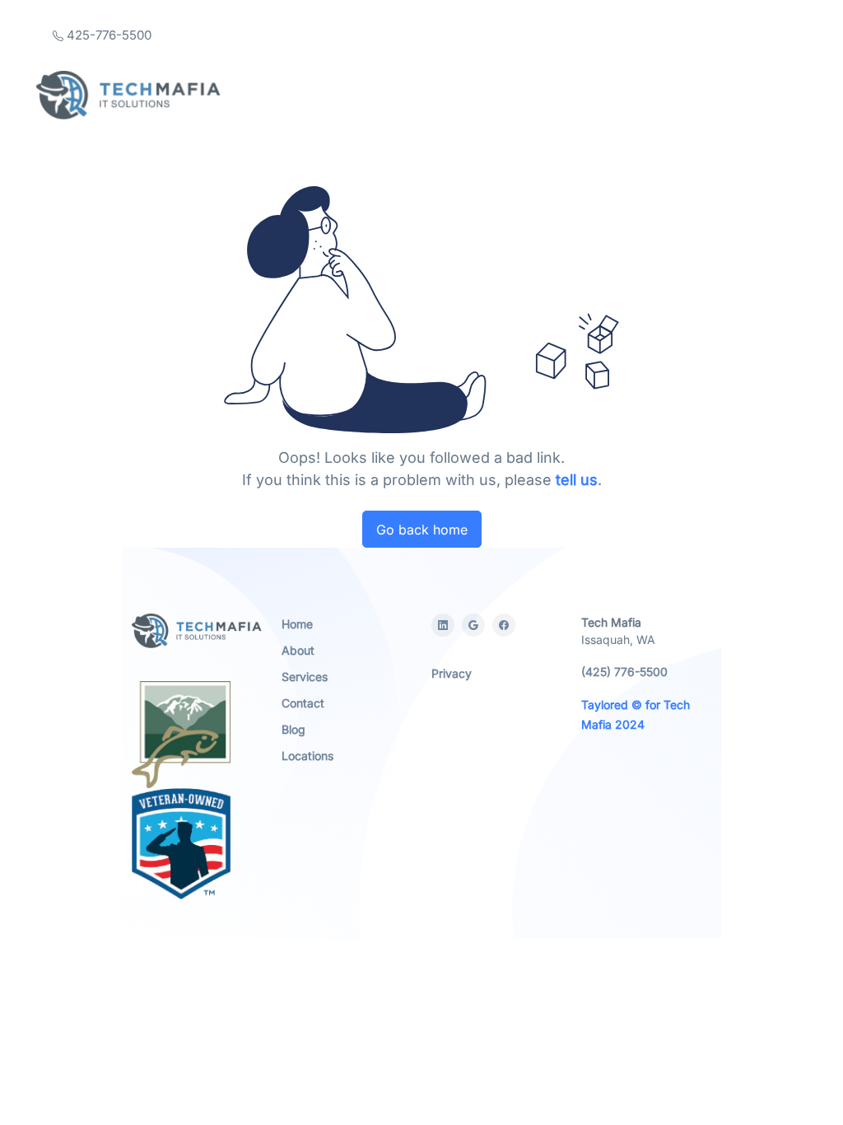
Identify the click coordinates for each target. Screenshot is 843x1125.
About (298, 650)
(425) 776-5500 (624, 672)
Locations (307, 756)
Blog (293, 729)
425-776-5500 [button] (107, 35)
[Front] (128, 95)
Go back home (422, 529)
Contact (303, 703)
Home (297, 624)
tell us (577, 479)
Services (305, 677)
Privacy (451, 673)
